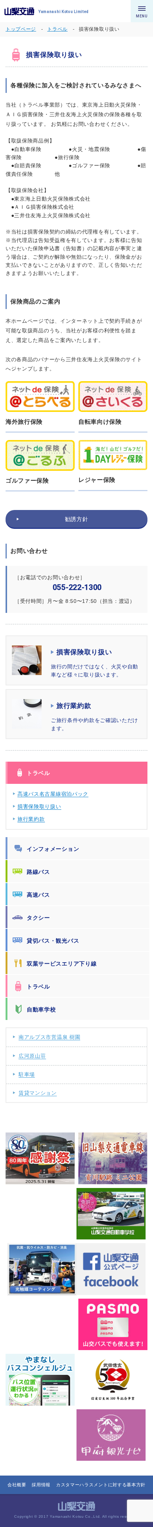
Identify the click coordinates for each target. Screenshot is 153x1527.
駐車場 (27, 1074)
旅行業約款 (31, 819)
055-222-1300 (77, 587)
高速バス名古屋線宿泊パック (52, 794)
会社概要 (16, 1484)
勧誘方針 (76, 519)
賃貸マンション (38, 1093)
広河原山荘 (32, 1056)
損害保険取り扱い (39, 806)
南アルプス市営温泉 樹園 (49, 1037)
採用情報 (41, 1484)
